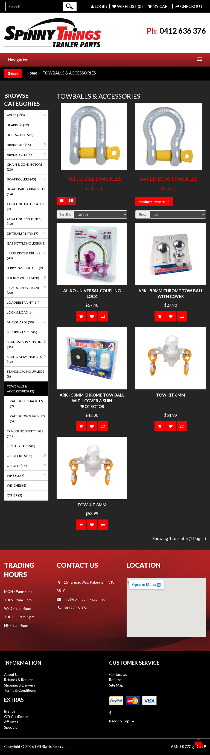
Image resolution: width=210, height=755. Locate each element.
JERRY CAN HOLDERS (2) (25, 268)
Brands (9, 711)
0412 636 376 (182, 30)
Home (32, 72)
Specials (10, 727)
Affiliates (11, 722)
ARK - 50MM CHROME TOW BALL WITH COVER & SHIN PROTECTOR (92, 400)
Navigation (18, 59)
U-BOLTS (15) (17, 466)
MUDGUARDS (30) (20, 322)
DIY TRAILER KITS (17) (22, 233)
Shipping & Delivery (19, 685)
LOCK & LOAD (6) (20, 312)
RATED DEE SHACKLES (94, 179)
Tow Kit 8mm (91, 504)
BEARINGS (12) (18, 125)
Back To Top (120, 721)
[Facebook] (110, 713)
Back (14, 73)
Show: (142, 214)
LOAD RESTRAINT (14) (23, 302)
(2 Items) (94, 188)
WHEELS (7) (15, 475)
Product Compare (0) (154, 202)
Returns (115, 680)
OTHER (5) (14, 495)
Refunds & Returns (18, 680)
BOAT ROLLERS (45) (21, 179)
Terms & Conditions (20, 690)
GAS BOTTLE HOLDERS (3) (26, 243)
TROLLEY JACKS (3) (21, 446)
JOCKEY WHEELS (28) (23, 278)
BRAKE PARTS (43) (20, 155)
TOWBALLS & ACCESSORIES (69, 72)
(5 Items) (169, 188)
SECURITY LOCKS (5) (22, 332)
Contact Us (118, 674)
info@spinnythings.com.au (84, 599)
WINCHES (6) (16, 485)
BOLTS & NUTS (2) (20, 135)
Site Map (116, 685)
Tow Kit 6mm (170, 394)
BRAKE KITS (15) (19, 145)
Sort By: (65, 214)
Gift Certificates (16, 716)
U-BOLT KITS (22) (19, 456)
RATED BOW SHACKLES (168, 179)
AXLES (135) (16, 115)
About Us (11, 674)
